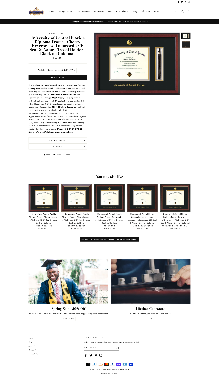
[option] (109, 21)
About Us (32, 346)
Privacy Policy (34, 354)
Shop (30, 342)
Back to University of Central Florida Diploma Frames (111, 239)
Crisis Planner (122, 11)
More (156, 11)
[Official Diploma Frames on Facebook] (85, 355)
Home (51, 11)
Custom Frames (83, 11)
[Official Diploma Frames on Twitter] (90, 355)
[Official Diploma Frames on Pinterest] (95, 355)
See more (151, 319)
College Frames (65, 11)
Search (31, 338)
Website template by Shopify (109, 373)
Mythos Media (124, 369)
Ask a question (57, 140)
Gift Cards (145, 11)
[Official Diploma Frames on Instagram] (100, 355)
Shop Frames (68, 319)
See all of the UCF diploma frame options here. (51, 132)
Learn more (33, 125)
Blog (135, 11)
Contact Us (32, 350)
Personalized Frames (103, 11)
